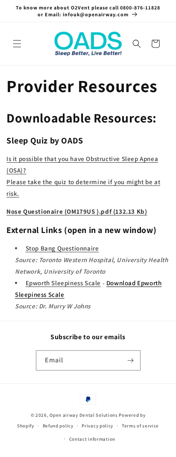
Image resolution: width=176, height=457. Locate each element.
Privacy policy (97, 426)
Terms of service (140, 426)
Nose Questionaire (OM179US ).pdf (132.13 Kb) (76, 211)
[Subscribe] (130, 360)
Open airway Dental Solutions (84, 415)
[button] (17, 43)
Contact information (92, 439)
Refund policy (58, 426)
